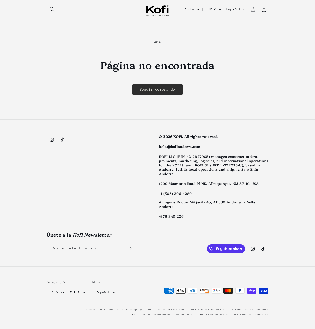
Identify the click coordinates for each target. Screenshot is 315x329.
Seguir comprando (157, 89)
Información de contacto (249, 309)
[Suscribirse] (129, 248)
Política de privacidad (166, 309)
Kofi (102, 309)
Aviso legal (185, 314)
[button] (52, 9)
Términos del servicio (207, 309)
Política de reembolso (251, 314)
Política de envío (214, 314)
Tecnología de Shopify (124, 309)
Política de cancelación (151, 314)
